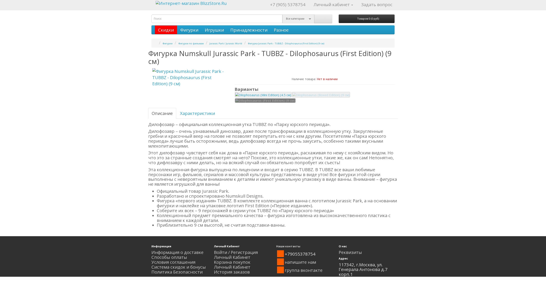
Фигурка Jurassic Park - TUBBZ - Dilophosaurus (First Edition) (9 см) (286, 43)
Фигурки (189, 30)
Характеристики (197, 113)
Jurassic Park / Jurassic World (225, 43)
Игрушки (214, 30)
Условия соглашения (173, 262)
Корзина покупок (232, 262)
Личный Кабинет (232, 257)
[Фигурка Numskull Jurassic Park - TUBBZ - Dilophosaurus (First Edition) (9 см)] (189, 77)
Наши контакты (288, 246)
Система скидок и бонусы (178, 267)
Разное (281, 30)
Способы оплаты (169, 257)
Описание (162, 113)
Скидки (166, 30)
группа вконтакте (303, 270)
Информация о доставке (177, 252)
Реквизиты (350, 252)
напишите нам (300, 262)
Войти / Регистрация (236, 252)
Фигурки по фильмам (191, 43)
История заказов (232, 272)
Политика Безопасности (177, 272)
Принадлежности (248, 30)
